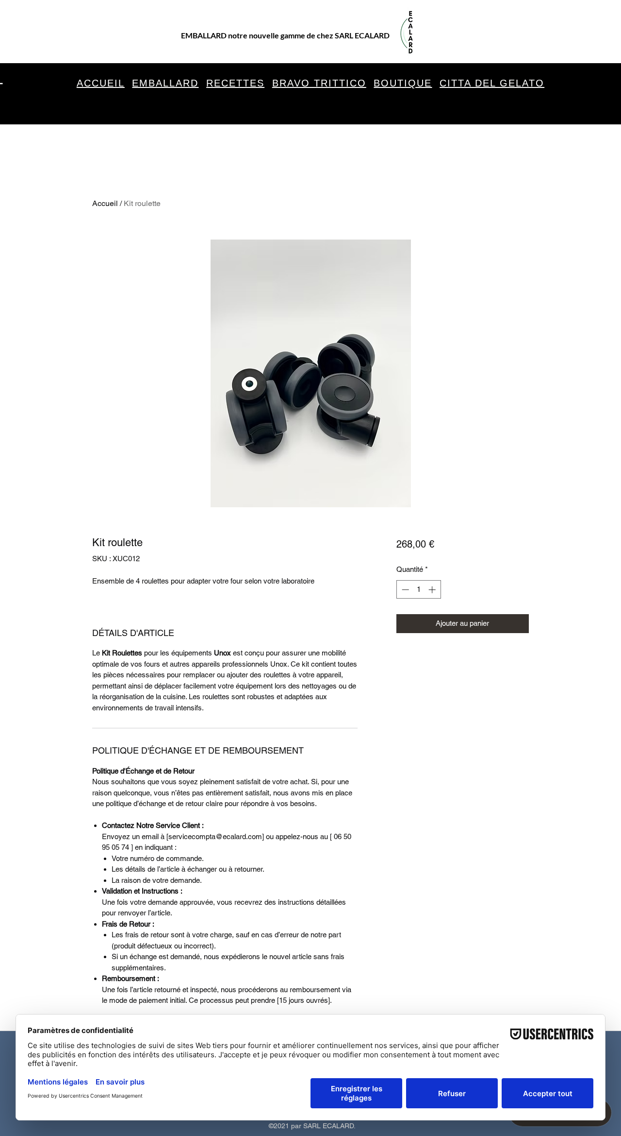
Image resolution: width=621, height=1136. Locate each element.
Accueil (105, 203)
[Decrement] (404, 590)
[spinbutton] (418, 590)
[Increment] (433, 590)
